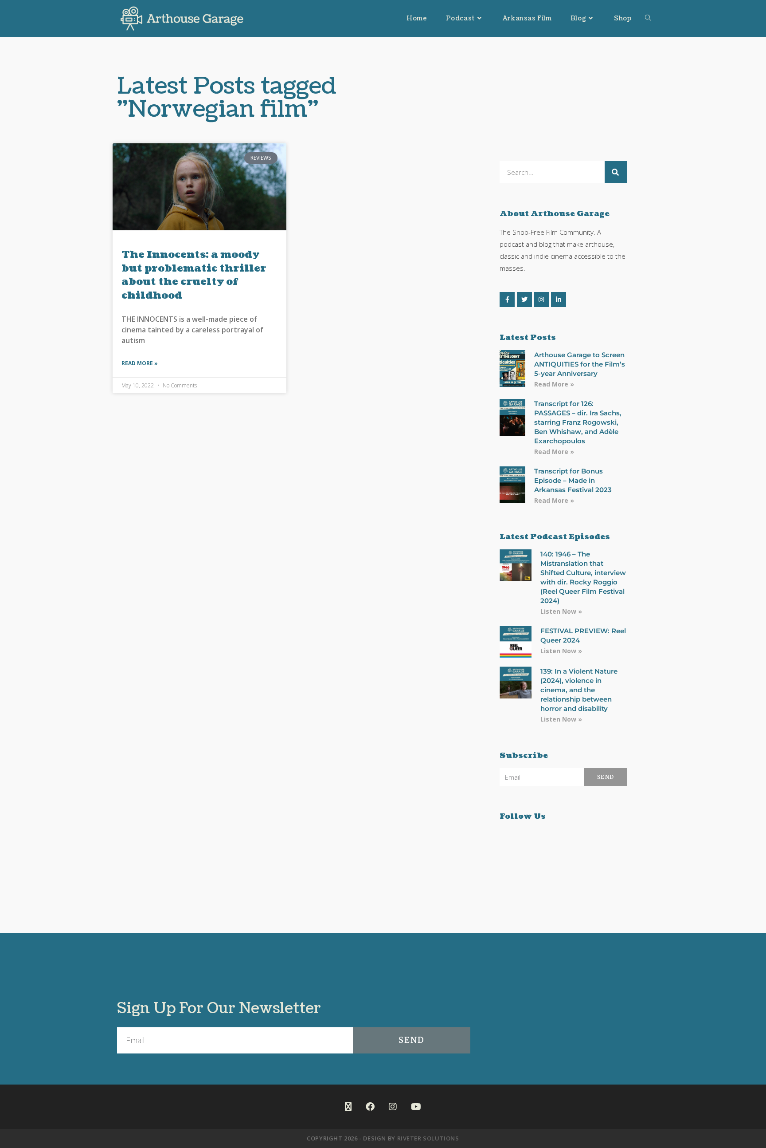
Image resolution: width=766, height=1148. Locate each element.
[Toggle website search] (648, 18)
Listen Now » (561, 611)
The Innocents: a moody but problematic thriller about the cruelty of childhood (193, 275)
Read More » (139, 363)
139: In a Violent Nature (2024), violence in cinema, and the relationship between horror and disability (578, 690)
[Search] (616, 172)
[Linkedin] (558, 299)
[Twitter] (524, 299)
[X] (348, 1107)
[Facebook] (507, 299)
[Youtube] (416, 1107)
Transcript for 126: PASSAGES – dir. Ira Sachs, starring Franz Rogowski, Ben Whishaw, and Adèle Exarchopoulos (577, 422)
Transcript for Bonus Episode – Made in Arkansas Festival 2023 (573, 480)
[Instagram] (541, 299)
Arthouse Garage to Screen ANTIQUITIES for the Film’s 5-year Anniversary (579, 364)
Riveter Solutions (428, 1138)
